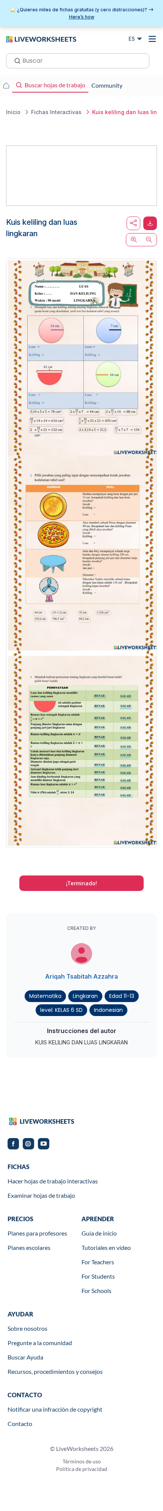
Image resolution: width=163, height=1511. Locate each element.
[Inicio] (41, 38)
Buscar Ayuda (25, 1357)
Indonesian (108, 1010)
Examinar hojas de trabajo (41, 1195)
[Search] (15, 60)
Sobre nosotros (27, 1328)
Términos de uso (82, 1461)
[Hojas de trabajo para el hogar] (6, 85)
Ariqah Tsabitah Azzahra (81, 976)
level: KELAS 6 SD (61, 1010)
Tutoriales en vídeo (106, 1247)
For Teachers (98, 1261)
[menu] (152, 38)
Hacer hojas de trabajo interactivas (53, 1181)
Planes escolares (29, 1247)
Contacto (20, 1423)
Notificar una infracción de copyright (55, 1409)
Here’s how (81, 17)
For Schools (96, 1290)
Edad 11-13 (121, 996)
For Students (98, 1276)
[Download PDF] (150, 223)
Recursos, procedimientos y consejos (55, 1371)
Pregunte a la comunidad (40, 1342)
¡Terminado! (81, 883)
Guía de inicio (99, 1233)
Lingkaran (85, 996)
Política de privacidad (81, 1469)
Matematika (45, 996)
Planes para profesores (37, 1233)
